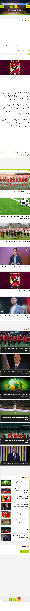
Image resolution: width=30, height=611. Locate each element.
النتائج (21, 551)
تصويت (26, 551)
